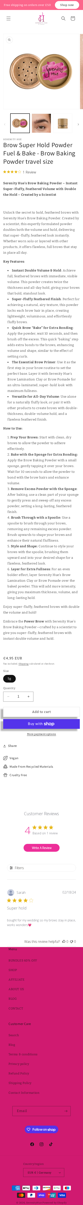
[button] (8, 18)
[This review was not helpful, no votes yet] (71, 941)
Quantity (9, 688)
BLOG (13, 999)
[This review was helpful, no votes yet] (63, 941)
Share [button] (12, 746)
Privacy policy (19, 1064)
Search (14, 1035)
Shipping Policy (20, 1083)
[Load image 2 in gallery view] (41, 123)
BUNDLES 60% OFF (23, 960)
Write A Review (42, 848)
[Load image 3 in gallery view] (62, 123)
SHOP (13, 970)
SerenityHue (34, 1202)
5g (9, 678)
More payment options (41, 734)
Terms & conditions (23, 1054)
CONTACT (16, 1008)
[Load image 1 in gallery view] (20, 123)
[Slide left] (4, 124)
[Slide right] (78, 124)
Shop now (67, 5)
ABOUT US (16, 989)
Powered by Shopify (54, 1202)
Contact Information (24, 1093)
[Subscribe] (65, 1111)
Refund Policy (19, 1073)
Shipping (24, 664)
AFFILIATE (16, 979)
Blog (12, 1045)
